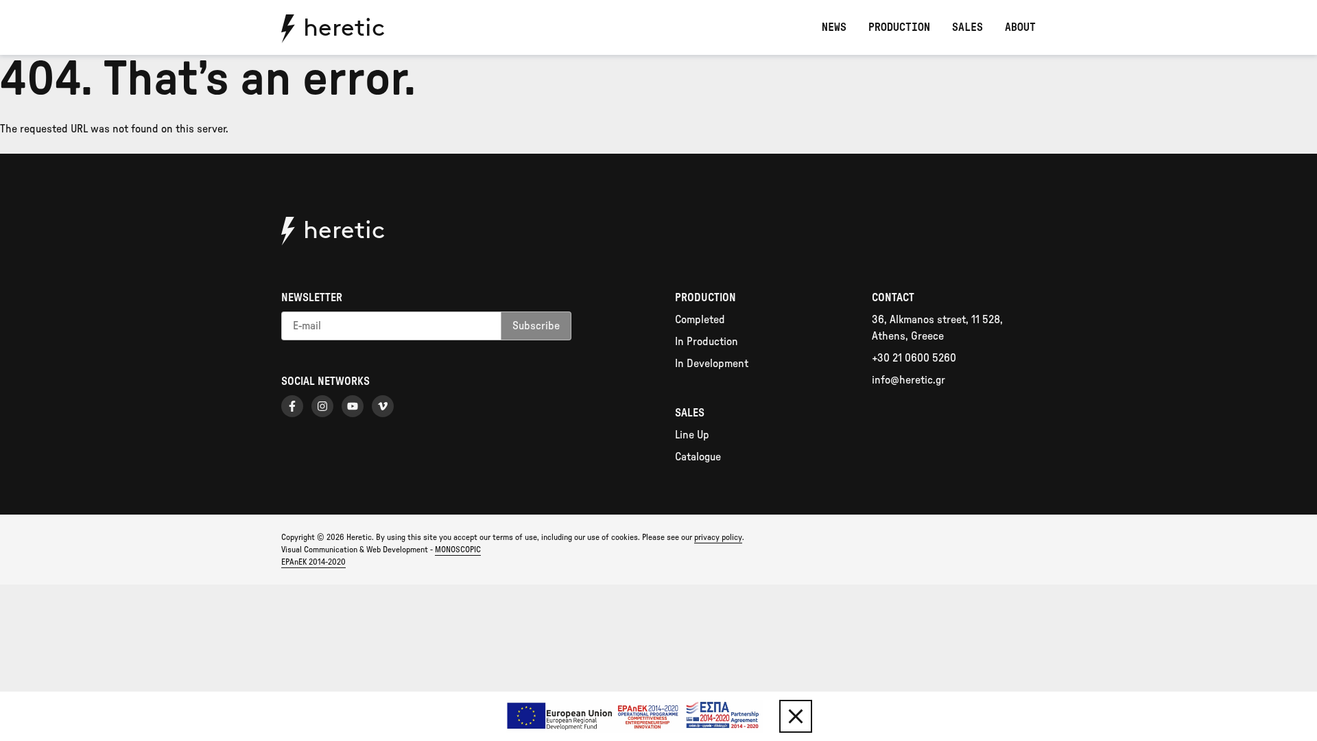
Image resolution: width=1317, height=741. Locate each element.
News (834, 27)
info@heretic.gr (908, 380)
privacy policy (718, 537)
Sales (967, 27)
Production (899, 27)
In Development (711, 363)
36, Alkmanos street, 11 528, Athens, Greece (937, 328)
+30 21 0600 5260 (914, 358)
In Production (706, 341)
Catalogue (698, 456)
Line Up (692, 435)
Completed (700, 319)
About (1020, 27)
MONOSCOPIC (458, 549)
